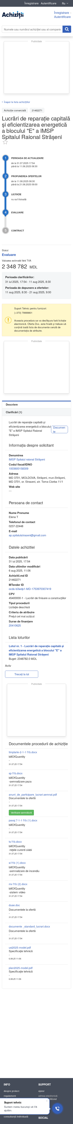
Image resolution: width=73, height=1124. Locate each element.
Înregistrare (32, 3)
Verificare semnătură (21, 812)
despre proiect (11, 1091)
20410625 (15, 625)
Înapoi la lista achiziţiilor (17, 102)
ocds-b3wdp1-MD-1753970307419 (30, 589)
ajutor (41, 1091)
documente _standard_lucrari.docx (29, 926)
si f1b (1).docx (17, 863)
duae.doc (14, 905)
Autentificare (48, 3)
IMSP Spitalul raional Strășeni (27, 459)
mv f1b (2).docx (18, 884)
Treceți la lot (21, 674)
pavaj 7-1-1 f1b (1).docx (23, 820)
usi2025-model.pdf (20, 947)
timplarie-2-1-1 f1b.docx (23, 752)
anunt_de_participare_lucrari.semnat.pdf (33, 794)
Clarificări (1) (14, 412)
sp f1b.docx (15, 773)
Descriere (12, 404)
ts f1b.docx (15, 841)
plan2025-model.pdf (21, 968)
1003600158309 (18, 468)
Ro (63, 3)
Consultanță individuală (16, 1116)
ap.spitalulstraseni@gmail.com (27, 535)
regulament (10, 1095)
